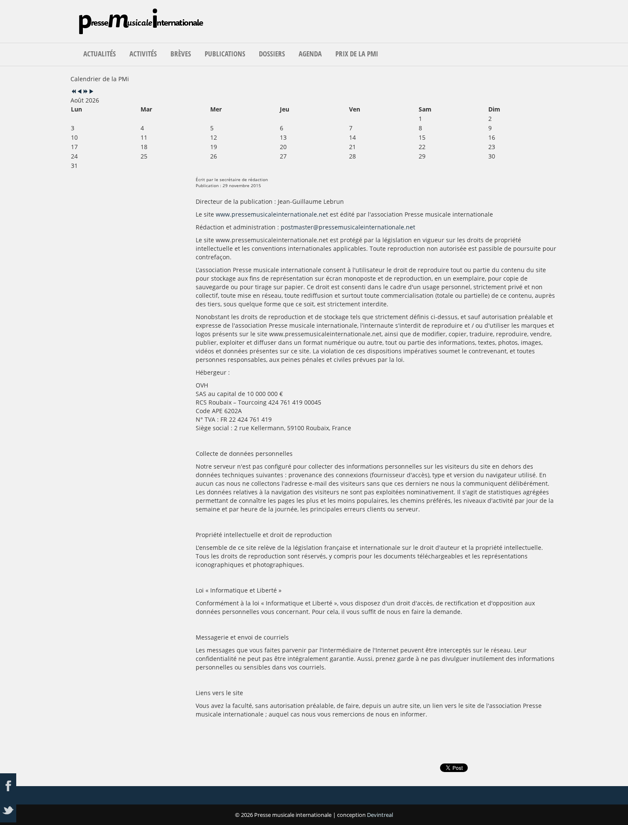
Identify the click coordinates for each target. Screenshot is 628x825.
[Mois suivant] (91, 92)
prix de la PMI (356, 54)
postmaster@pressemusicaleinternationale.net (348, 227)
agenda (310, 54)
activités (143, 54)
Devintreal (380, 815)
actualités (99, 54)
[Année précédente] (73, 92)
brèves (180, 54)
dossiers (272, 54)
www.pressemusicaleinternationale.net (272, 214)
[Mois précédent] (79, 92)
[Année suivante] (85, 92)
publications (225, 54)
